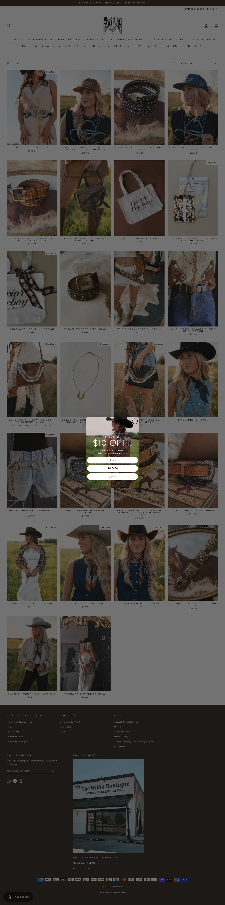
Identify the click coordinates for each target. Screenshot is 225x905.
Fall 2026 (113, 468)
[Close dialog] (135, 421)
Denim (112, 476)
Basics (112, 460)
